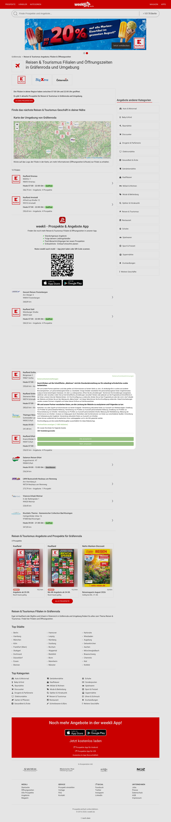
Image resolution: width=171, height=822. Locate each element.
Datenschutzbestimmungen (123, 376)
